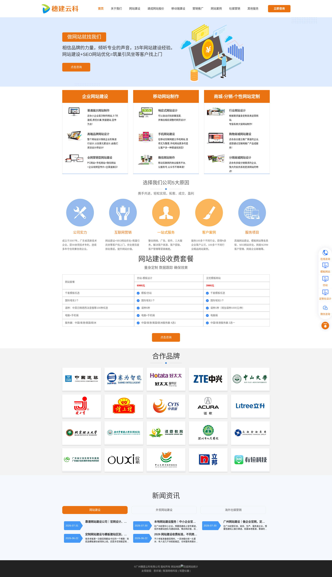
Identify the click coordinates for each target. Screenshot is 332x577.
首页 (101, 8)
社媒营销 (234, 8)
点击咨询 (76, 67)
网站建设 (134, 8)
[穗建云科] (61, 9)
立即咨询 (279, 8)
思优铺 (157, 570)
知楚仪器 (184, 570)
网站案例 (216, 8)
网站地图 (176, 566)
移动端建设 (178, 8)
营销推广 (198, 8)
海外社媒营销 (233, 509)
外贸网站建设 (164, 509)
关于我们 (116, 8)
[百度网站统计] (189, 566)
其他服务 (253, 8)
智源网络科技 (170, 570)
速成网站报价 (155, 8)
